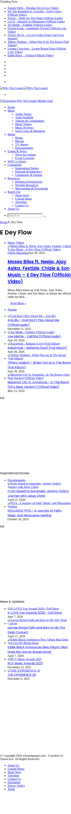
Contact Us (22, 205)
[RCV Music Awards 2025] (25, 659)
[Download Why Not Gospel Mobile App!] (26, 100)
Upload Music (23, 198)
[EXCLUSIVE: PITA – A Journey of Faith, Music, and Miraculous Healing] (39, 506)
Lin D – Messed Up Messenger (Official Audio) (36, 21)
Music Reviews (24, 127)
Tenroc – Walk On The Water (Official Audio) (35, 18)
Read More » (18, 303)
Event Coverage (24, 158)
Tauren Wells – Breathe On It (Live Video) (33, 8)
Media (11, 134)
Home (11, 107)
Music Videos (23, 124)
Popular (12, 309)
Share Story (22, 195)
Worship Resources (26, 185)
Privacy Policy (16, 785)
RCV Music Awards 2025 (25, 663)
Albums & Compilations (29, 120)
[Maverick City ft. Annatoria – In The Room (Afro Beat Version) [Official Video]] (39, 378)
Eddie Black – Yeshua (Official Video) (31, 55)
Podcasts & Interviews (28, 171)
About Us (13, 208)
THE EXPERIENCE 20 (22, 675)
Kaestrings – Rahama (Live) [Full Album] (37, 348)
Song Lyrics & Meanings (30, 131)
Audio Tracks (23, 114)
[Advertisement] (35, 435)
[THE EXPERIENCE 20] (24, 670)
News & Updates (25, 154)
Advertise (21, 202)
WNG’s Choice (17, 161)
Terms (11, 789)
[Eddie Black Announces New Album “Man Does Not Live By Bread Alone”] (39, 643)
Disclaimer (14, 782)
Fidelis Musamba (18, 252)
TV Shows (21, 144)
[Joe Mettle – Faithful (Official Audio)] (31, 332)
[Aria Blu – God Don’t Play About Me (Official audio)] (32, 316)
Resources (14, 178)
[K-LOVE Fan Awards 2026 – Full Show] (33, 608)
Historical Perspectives (28, 181)
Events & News (17, 151)
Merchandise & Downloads (31, 188)
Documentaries (24, 147)
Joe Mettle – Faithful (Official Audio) (30, 25)
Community (15, 164)
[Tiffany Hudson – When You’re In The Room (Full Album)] (39, 358)
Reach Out (14, 191)
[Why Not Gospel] (24, 88)
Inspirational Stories (27, 168)
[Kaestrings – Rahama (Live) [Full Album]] (34, 343)
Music (11, 110)
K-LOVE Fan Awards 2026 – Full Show (35, 613)
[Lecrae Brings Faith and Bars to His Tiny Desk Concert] (39, 623)
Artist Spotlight (24, 117)
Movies (19, 141)
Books (19, 137)
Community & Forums (28, 175)
